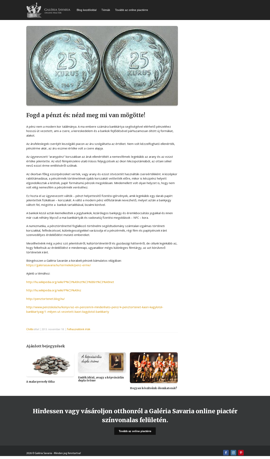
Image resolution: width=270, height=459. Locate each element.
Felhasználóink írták (78, 329)
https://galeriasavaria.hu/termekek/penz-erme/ (58, 265)
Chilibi (29, 329)
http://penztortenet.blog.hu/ (45, 299)
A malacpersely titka (40, 381)
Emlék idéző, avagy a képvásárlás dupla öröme (101, 379)
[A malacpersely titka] (50, 364)
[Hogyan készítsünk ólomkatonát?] (154, 367)
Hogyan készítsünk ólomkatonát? (153, 388)
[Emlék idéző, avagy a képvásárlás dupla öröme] (102, 362)
